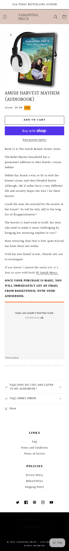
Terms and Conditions (34, 448)
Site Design (47, 542)
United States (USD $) (32, 527)
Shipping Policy (34, 487)
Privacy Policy (34, 475)
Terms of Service (34, 454)
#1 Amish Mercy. (47, 273)
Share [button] (12, 409)
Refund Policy (34, 481)
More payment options (34, 140)
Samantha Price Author (16, 365)
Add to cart (35, 120)
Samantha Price (26, 542)
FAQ (34, 442)
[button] (5, 17)
